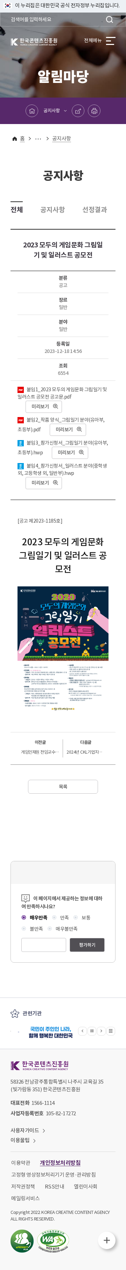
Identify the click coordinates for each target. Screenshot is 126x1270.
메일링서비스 (25, 1198)
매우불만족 (66, 929)
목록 (63, 787)
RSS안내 (54, 1186)
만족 (64, 918)
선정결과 (94, 210)
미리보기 (40, 406)
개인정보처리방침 (60, 1163)
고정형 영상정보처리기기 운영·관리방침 (53, 1174)
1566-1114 (43, 1103)
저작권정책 (23, 1186)
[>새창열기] (51, 1032)
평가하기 (87, 945)
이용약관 (20, 1163)
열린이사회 (86, 1186)
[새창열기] (22, 1241)
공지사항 (51, 111)
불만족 (36, 929)
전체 (16, 210)
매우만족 (38, 918)
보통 (85, 918)
